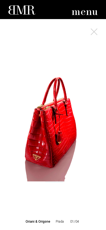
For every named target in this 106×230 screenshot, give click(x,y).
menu (84, 12)
